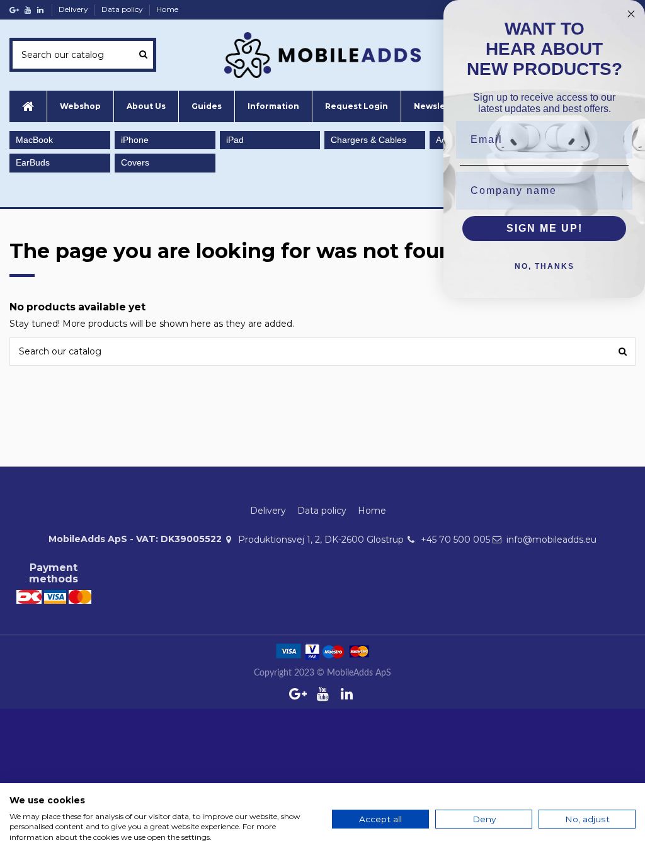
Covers (135, 162)
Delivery (74, 9)
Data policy (123, 9)
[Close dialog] (631, 13)
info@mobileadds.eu (551, 539)
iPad (235, 140)
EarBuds (33, 162)
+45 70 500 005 (455, 539)
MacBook (34, 140)
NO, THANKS (544, 266)
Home (167, 9)
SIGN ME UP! (544, 228)
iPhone (135, 140)
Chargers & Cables (368, 140)
